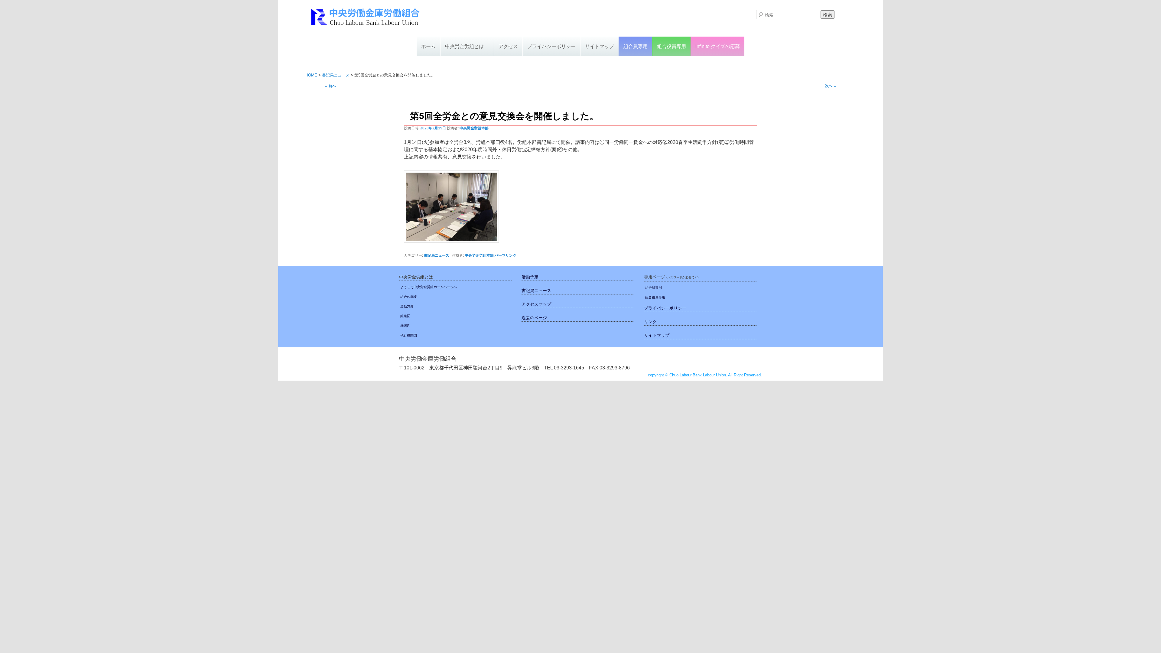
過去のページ (534, 317)
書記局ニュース (436, 255)
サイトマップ (599, 46)
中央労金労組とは (464, 46)
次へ (831, 86)
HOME (311, 75)
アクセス (508, 46)
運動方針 (407, 306)
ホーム (428, 46)
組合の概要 (408, 296)
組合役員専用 (671, 46)
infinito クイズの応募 (717, 46)
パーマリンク (505, 255)
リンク (650, 321)
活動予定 (530, 277)
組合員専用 (635, 46)
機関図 (405, 325)
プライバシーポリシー (551, 46)
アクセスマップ (536, 304)
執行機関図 (408, 335)
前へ (330, 86)
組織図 (405, 316)
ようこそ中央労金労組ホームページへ (428, 287)
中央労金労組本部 (474, 128)
